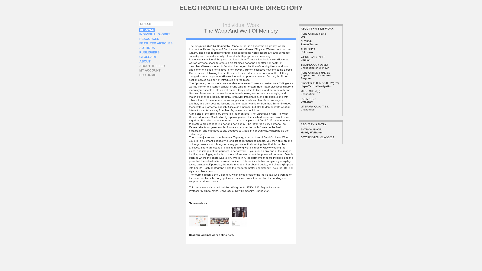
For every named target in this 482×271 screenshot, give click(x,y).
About (144, 61)
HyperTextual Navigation (316, 86)
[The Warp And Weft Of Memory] (198, 224)
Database (307, 101)
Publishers (149, 52)
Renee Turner (309, 44)
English (305, 59)
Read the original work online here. (211, 234)
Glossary (148, 57)
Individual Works (154, 34)
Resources (149, 39)
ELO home (147, 75)
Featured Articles (155, 43)
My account (149, 70)
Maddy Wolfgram (311, 132)
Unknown (307, 52)
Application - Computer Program (316, 77)
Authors (147, 48)
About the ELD (152, 66)
